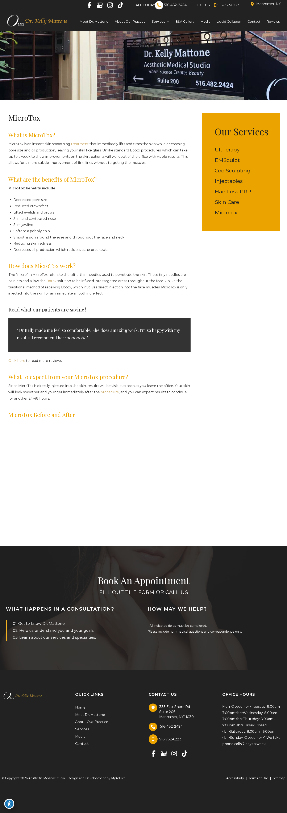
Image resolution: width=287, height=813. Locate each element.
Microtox (226, 212)
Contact (82, 744)
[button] (167, 21)
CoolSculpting (232, 170)
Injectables (229, 181)
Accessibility (235, 778)
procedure (109, 392)
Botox (51, 281)
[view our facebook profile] (89, 5)
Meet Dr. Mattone (90, 715)
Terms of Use (258, 778)
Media (80, 737)
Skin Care (227, 202)
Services (82, 729)
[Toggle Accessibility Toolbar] (9, 804)
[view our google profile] (99, 5)
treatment (80, 144)
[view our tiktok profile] (120, 5)
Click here (16, 361)
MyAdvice (118, 778)
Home (80, 707)
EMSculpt (227, 160)
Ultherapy (227, 149)
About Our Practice (91, 722)
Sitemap (279, 778)
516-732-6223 (228, 5)
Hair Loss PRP (233, 191)
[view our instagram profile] (110, 5)
